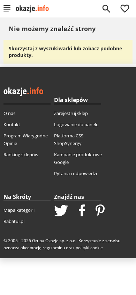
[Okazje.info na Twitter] (61, 211)
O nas (9, 113)
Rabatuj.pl (13, 221)
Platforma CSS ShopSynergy (68, 139)
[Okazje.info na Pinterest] (100, 211)
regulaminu (54, 248)
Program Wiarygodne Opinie (25, 139)
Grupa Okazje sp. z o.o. (54, 241)
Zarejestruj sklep (71, 113)
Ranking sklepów (20, 154)
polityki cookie (89, 248)
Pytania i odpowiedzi (75, 173)
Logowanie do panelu (76, 124)
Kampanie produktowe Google (78, 158)
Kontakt (11, 124)
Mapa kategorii (19, 210)
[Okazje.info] (34, 8)
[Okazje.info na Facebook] (82, 211)
